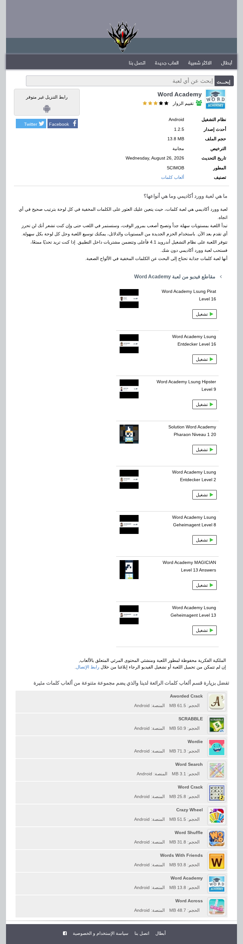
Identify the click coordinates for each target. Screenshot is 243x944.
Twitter (30, 124)
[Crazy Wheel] (132, 809)
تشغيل (202, 314)
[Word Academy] (132, 877)
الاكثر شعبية (200, 63)
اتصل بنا (137, 63)
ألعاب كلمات (172, 177)
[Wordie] (132, 741)
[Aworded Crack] (132, 696)
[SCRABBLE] (132, 718)
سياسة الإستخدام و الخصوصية (100, 933)
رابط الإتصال (87, 666)
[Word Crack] (132, 787)
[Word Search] (134, 764)
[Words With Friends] (132, 855)
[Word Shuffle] (132, 832)
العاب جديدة (167, 63)
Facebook (59, 124)
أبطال (226, 63)
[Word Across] (132, 900)
